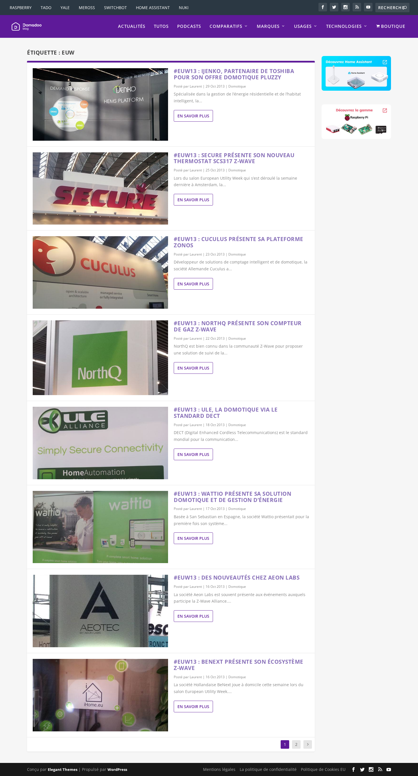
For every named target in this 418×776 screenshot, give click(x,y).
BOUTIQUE (392, 26)
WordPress (117, 769)
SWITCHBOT (115, 7)
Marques (268, 26)
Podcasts (189, 26)
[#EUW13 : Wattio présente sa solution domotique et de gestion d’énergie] (100, 527)
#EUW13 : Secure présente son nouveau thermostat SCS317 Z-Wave (234, 158)
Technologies (344, 26)
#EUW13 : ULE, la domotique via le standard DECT (226, 413)
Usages (303, 26)
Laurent (196, 86)
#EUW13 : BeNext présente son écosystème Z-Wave (238, 665)
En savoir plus (193, 116)
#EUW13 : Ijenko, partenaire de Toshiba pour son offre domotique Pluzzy (234, 74)
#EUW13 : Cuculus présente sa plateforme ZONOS (238, 242)
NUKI (184, 7)
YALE (65, 7)
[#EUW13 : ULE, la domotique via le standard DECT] (100, 443)
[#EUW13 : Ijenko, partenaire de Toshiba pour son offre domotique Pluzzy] (100, 104)
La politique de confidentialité (268, 769)
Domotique (237, 86)
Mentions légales (219, 769)
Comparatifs (226, 26)
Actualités (131, 26)
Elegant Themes (62, 769)
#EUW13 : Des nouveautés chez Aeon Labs (236, 577)
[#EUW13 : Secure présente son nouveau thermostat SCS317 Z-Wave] (100, 188)
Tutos (161, 26)
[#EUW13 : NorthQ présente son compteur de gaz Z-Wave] (100, 357)
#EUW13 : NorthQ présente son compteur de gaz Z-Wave (238, 326)
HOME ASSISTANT (153, 7)
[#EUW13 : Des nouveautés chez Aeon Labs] (100, 611)
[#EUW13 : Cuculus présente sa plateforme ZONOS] (100, 272)
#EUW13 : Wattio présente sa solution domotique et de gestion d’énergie (232, 497)
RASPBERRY (21, 7)
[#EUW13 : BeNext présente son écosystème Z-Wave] (100, 695)
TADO (46, 7)
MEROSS (87, 7)
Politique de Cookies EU (323, 769)
